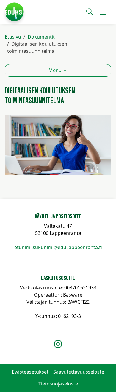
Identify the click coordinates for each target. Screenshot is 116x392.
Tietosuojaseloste (58, 383)
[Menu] (103, 11)
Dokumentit (41, 37)
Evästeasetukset (30, 372)
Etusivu (13, 37)
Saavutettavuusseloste (78, 372)
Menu (55, 70)
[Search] (89, 11)
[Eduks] (14, 11)
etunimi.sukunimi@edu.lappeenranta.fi (58, 247)
